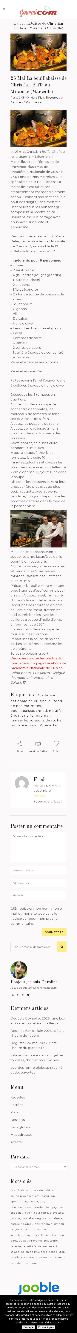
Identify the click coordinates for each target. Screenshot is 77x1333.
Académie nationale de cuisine (31, 1190)
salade (15, 1251)
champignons (54, 1207)
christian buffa (49, 711)
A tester (16, 1142)
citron (28, 1212)
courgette (41, 1212)
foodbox (27, 1223)
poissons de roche (45, 720)
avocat (33, 1201)
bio (42, 1201)
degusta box (44, 1218)
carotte (38, 1207)
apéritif (15, 1201)
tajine (43, 1257)
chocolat (16, 1212)
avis (24, 1201)
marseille (18, 720)
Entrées (16, 1105)
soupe (33, 1257)
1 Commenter (33, 102)
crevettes (56, 1212)
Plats (41, 97)
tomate (60, 1257)
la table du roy (20, 1235)
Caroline (15, 102)
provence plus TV (26, 725)
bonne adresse (20, 1207)
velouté (15, 1262)
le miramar (40, 715)
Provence (36, 1240)
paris (13, 1240)
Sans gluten (20, 1127)
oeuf (61, 1235)
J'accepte (28, 1327)
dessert (59, 1218)
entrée (15, 1223)
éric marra (19, 715)
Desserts (17, 1120)
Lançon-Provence (33, 1229)
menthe (51, 1235)
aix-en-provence (22, 1195)
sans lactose (18, 1257)
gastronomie (44, 1223)
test (51, 1257)
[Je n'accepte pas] (72, 1314)
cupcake (28, 1218)
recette (50, 725)
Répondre (39, 796)
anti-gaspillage (45, 1195)
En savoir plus (46, 1327)
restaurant (50, 1246)
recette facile (32, 1246)
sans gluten (57, 1251)
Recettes (52, 97)
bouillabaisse (22, 711)
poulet (23, 1240)
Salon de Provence (34, 1251)
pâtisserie (51, 1240)
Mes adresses (21, 1134)
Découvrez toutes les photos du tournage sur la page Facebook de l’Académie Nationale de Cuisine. (38, 663)
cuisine (15, 1218)
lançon (15, 1229)
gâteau (59, 1223)
